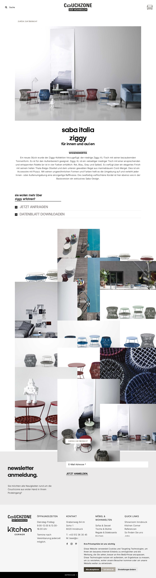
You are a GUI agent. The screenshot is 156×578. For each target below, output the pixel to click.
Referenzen (130, 529)
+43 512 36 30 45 (78, 534)
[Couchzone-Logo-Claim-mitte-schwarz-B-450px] (78, 4)
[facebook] (67, 544)
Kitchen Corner (132, 525)
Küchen (99, 536)
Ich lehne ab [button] (109, 569)
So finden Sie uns (134, 532)
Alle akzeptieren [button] (92, 569)
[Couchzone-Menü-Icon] (150, 5)
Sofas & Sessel (103, 525)
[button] (78, 207)
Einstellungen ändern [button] (127, 569)
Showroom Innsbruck (136, 522)
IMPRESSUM (70, 575)
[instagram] (72, 544)
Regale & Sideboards (106, 532)
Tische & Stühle (103, 529)
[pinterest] (76, 544)
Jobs (127, 536)
